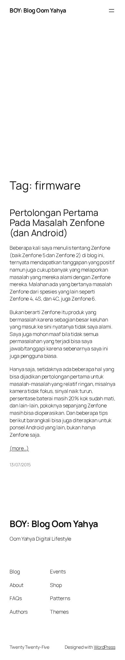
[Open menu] (111, 10)
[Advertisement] (62, 106)
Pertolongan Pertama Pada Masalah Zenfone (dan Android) (57, 223)
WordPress (104, 647)
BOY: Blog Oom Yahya (38, 10)
